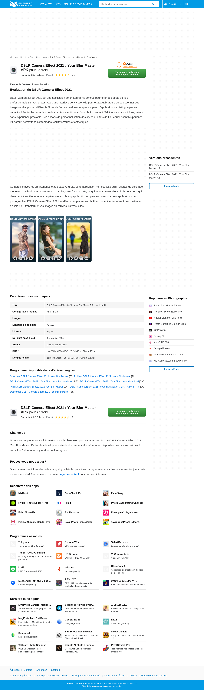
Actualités (46, 4)
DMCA (133, 675)
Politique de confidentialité (86, 675)
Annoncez (41, 670)
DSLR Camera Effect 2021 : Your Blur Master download (109, 381)
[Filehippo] (21, 4)
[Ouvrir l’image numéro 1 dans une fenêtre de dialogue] (51, 239)
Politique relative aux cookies (52, 675)
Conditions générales (21, 675)
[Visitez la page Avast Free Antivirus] (127, 65)
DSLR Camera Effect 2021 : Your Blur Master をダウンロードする (105, 386)
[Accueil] (11, 57)
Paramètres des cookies (154, 675)
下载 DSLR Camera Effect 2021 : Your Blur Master (36, 386)
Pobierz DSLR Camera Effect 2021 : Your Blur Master (102, 376)
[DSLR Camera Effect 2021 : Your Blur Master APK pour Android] (13, 70)
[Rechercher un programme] (154, 4)
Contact (28, 670)
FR (186, 4)
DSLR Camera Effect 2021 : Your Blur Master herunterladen (41, 381)
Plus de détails (171, 186)
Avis (58, 4)
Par (32, 75)
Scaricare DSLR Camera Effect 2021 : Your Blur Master (39, 376)
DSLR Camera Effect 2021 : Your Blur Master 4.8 (169, 176)
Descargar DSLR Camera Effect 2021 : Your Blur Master (39, 392)
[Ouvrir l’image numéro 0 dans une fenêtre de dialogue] (23, 239)
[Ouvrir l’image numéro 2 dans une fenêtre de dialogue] (79, 239)
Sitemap (55, 670)
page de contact (69, 474)
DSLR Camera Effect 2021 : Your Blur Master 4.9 (169, 167)
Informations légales (115, 675)
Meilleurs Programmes (78, 4)
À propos (15, 670)
